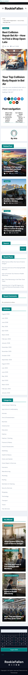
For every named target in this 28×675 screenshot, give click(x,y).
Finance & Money (7, 442)
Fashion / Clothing (7, 438)
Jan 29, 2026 (14, 233)
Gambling (5, 451)
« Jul (2, 655)
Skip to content (4, 1)
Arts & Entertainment (8, 417)
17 (2, 641)
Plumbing (4, 475)
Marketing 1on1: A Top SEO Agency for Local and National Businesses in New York (13, 287)
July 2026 (5, 318)
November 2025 (6, 351)
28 (17, 644)
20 (14, 641)
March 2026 (5, 335)
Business (4, 422)
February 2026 (6, 339)
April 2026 (5, 330)
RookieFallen (14, 8)
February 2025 (6, 389)
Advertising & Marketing (9, 405)
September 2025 (7, 360)
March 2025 (5, 384)
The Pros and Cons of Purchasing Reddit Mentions (12, 566)
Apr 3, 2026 (14, 203)
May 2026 (5, 326)
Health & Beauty (7, 455)
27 (14, 644)
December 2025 (7, 347)
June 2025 (5, 372)
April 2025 (5, 380)
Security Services (7, 488)
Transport (5, 28)
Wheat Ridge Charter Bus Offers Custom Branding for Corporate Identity (14, 228)
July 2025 (5, 368)
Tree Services (6, 509)
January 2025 (6, 393)
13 (13, 639)
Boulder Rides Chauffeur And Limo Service (13, 200)
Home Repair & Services (9, 463)
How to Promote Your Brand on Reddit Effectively (12, 591)
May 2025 (5, 376)
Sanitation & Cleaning (8, 484)
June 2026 (5, 322)
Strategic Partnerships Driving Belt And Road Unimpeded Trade (13, 169)
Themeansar (13, 673)
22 (21, 641)
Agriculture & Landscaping (10, 409)
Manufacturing (6, 471)
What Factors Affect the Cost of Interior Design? (13, 542)
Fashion (4, 434)
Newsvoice (22, 670)
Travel (3, 504)
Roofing (4, 480)
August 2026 (5, 314)
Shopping (4, 492)
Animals (4, 413)
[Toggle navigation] (3, 8)
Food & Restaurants (8, 446)
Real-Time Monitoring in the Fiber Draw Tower (14, 618)
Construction (5, 426)
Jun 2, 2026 (14, 173)
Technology (5, 496)
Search (6, 243)
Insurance (5, 467)
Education (5, 430)
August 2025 (5, 364)
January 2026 (6, 343)
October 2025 (6, 355)
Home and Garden (7, 459)
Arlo (8, 46)
